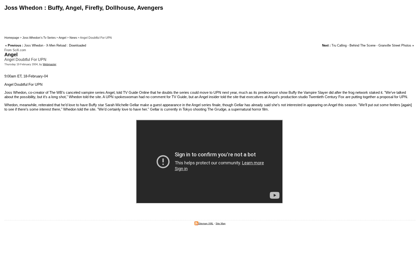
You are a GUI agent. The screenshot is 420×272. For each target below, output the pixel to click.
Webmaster (49, 64)
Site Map (221, 223)
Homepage (11, 37)
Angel (62, 37)
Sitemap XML (205, 223)
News (73, 37)
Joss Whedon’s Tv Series (39, 37)
